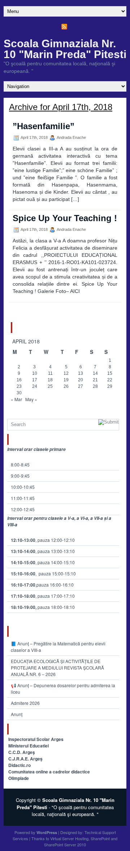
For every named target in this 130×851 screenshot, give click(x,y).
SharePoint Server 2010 (65, 844)
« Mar (16, 399)
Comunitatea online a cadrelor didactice (49, 771)
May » (31, 399)
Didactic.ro (19, 765)
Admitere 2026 (25, 703)
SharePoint (100, 838)
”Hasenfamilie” (43, 126)
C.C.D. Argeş (21, 752)
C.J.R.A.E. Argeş (25, 758)
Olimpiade (18, 778)
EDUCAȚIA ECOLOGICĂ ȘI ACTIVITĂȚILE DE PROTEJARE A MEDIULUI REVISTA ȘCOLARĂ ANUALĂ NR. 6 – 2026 (57, 667)
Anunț (16, 714)
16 (19, 379)
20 (80, 379)
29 (109, 386)
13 (80, 373)
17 (34, 379)
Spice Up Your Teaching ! (65, 218)
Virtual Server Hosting (69, 838)
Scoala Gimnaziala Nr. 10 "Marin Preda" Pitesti (65, 49)
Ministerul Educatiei (28, 745)
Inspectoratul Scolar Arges (36, 739)
